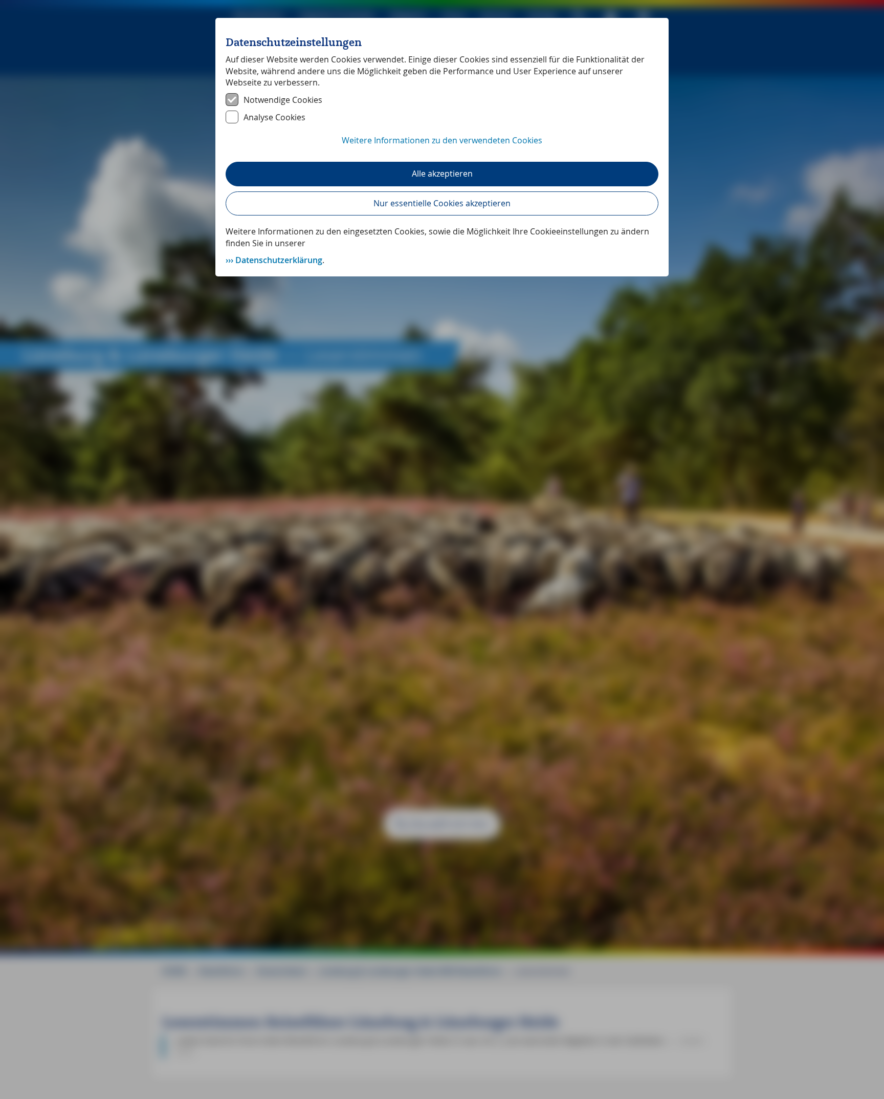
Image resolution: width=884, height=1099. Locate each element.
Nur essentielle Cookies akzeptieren (442, 203)
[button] (442, 146)
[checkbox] (442, 99)
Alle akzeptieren (442, 173)
